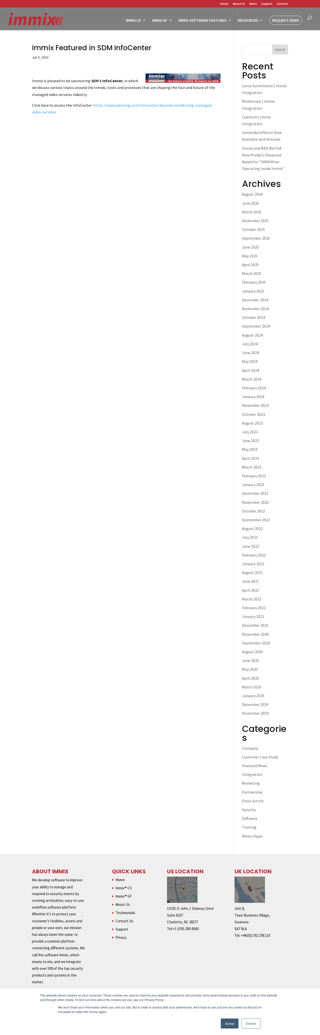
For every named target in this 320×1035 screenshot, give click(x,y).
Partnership (252, 792)
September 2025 (256, 238)
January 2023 (253, 484)
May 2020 (250, 669)
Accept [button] (229, 1023)
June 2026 (250, 203)
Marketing (251, 783)
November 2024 (255, 308)
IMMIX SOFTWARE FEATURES (202, 20)
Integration (252, 774)
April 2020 (250, 678)
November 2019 (255, 713)
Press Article (253, 800)
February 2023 (254, 475)
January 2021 (253, 616)
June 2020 (250, 660)
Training (249, 827)
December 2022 (255, 493)
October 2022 (253, 511)
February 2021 (254, 607)
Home (224, 3)
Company (250, 748)
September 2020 (256, 642)
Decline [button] (251, 1023)
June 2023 (250, 440)
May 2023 (250, 449)
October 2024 (253, 317)
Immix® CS (124, 888)
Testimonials (125, 912)
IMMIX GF (159, 20)
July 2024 (250, 343)
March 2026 (251, 211)
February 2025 (254, 282)
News (253, 3)
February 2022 (254, 554)
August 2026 (252, 194)
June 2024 (250, 352)
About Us (239, 3)
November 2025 (255, 220)
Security (249, 809)
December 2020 (255, 625)
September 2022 (256, 519)
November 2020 (255, 634)
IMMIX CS (133, 20)
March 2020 (251, 686)
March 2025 (251, 273)
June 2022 (250, 546)
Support (266, 3)
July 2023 (250, 431)
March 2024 (251, 379)
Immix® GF (124, 896)
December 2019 (255, 704)
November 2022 (255, 502)
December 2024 (255, 299)
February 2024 (254, 387)
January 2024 (253, 396)
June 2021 (250, 581)
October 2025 (253, 229)
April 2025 (250, 264)
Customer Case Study (260, 756)
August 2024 (252, 335)
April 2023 (250, 458)
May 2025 (250, 255)
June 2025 (250, 247)
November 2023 (255, 405)
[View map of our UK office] (249, 901)
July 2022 (250, 537)
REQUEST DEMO (285, 20)
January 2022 (253, 563)
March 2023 (251, 467)
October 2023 (253, 414)
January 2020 (253, 695)
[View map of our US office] (182, 901)
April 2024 (250, 370)
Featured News (254, 765)
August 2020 (252, 651)
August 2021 (252, 572)
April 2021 (250, 590)
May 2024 (250, 361)
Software (249, 818)
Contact (282, 3)
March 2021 (251, 598)
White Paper (252, 836)
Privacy (121, 937)
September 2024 (256, 326)
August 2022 (252, 528)
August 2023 (252, 423)
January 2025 (253, 291)
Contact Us (124, 921)
